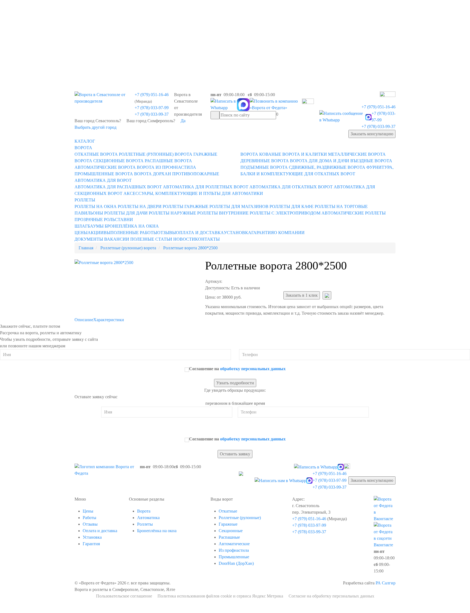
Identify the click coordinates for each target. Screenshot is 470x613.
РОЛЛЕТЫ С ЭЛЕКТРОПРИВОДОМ (285, 213)
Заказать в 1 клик (302, 295)
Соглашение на (237, 368)
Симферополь (174, 40)
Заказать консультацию (372, 133)
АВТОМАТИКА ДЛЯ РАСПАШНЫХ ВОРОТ (118, 187)
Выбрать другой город (95, 127)
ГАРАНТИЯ (262, 232)
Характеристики (108, 319)
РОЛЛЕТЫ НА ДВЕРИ (140, 206)
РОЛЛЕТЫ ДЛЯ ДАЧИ (126, 213)
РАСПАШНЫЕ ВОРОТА (168, 160)
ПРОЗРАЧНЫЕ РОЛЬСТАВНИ (104, 219)
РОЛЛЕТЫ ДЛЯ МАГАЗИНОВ (238, 206)
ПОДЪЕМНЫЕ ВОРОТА (264, 167)
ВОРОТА (83, 147)
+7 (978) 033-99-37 (152, 114)
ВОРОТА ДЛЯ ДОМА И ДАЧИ (319, 160)
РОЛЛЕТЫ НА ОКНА (96, 206)
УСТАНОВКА (237, 232)
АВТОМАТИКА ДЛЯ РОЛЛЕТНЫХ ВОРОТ (205, 187)
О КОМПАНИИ (289, 232)
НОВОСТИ (184, 239)
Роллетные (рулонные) (240, 517)
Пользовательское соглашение (124, 596)
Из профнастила (234, 550)
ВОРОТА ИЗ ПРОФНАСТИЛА (166, 167)
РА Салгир (385, 583)
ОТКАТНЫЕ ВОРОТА (96, 154)
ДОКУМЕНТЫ (89, 239)
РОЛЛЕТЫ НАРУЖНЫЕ (172, 213)
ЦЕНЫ (81, 232)
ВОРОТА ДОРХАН (152, 173)
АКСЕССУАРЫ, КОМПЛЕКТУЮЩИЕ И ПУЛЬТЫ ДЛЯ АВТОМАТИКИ (193, 193)
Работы (89, 517)
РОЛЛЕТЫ (85, 200)
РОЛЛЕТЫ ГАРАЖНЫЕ (185, 206)
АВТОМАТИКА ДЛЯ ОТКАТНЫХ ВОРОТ (291, 187)
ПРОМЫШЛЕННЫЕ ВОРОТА (104, 173)
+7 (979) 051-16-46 (152, 94)
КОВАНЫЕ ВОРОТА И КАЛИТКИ (293, 154)
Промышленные (234, 556)
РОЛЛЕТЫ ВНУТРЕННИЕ (223, 213)
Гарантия (91, 543)
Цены (88, 511)
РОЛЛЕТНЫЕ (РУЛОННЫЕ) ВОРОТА (155, 154)
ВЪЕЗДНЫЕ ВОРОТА (371, 160)
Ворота (143, 511)
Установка (92, 537)
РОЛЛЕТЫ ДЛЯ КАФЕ (292, 206)
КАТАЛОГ (85, 141)
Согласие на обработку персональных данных (331, 596)
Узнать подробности (235, 383)
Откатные (228, 511)
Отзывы (90, 524)
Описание (84, 319)
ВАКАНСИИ (116, 239)
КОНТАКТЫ (207, 239)
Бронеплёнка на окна (157, 530)
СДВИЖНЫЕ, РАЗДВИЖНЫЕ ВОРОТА (327, 167)
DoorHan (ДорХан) (236, 563)
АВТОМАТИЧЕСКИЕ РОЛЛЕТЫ (353, 213)
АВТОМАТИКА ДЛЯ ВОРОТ (103, 180)
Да (183, 120)
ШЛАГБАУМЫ (89, 226)
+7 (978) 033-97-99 (152, 107)
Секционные (231, 530)
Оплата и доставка (100, 530)
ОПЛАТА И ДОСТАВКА (200, 232)
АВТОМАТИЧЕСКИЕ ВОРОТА (105, 167)
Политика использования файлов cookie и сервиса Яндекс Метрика (220, 596)
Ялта (166, 52)
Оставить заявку (235, 454)
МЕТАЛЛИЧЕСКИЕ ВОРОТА (357, 154)
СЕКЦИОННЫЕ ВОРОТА (118, 160)
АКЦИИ (96, 232)
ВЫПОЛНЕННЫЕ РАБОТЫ (130, 232)
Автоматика (148, 517)
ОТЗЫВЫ (166, 232)
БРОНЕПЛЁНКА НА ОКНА (132, 226)
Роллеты (145, 524)
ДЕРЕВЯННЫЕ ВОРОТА (264, 160)
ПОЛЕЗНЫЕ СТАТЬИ (151, 239)
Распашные (229, 537)
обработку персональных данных (253, 368)
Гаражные (228, 524)
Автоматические (234, 543)
